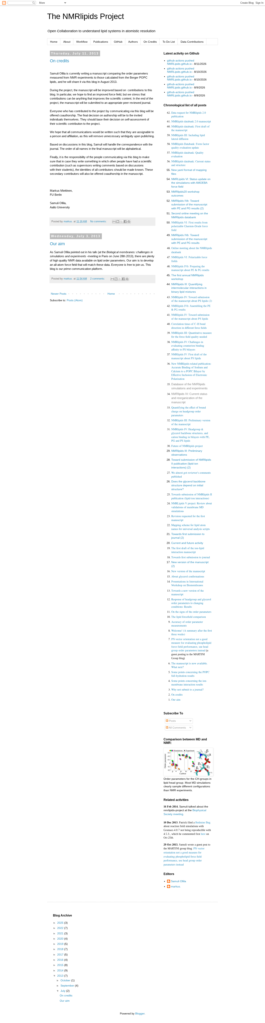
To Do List (169, 41)
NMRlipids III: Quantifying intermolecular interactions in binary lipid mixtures (189, 288)
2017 (60, 954)
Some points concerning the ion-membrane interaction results (189, 682)
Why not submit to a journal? (187, 689)
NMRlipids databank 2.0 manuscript (191, 121)
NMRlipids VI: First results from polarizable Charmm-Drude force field (189, 226)
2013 (60, 975)
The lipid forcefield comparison (188, 617)
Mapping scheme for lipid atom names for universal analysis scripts (190, 527)
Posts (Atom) (75, 300)
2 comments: (98, 278)
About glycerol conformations (187, 576)
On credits (59, 60)
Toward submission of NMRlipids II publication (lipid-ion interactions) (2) (191, 463)
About (66, 41)
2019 (60, 943)
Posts (172, 720)
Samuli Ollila (178, 881)
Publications (100, 41)
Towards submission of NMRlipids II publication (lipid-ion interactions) (191, 496)
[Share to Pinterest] (129, 221)
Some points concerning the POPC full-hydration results (190, 674)
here (203, 834)
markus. (176, 886)
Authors (133, 41)
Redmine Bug (202, 822)
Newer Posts (58, 293)
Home (53, 41)
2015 (60, 965)
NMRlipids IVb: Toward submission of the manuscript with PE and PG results (189, 239)
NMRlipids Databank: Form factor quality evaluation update (190, 145)
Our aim (57, 243)
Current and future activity (187, 542)
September (68, 985)
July (63, 990)
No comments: (98, 221)
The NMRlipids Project (85, 16)
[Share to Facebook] (125, 221)
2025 (60, 922)
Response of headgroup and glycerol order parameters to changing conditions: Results (191, 602)
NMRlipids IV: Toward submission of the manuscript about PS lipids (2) (191, 299)
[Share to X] (121, 221)
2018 (60, 949)
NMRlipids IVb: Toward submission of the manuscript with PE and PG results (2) (189, 204)
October (66, 980)
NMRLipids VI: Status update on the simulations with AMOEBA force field (190, 182)
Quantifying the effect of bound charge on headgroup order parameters (188, 411)
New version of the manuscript (188, 571)
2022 (60, 928)
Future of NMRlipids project (187, 446)
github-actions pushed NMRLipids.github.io (180, 62)
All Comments (177, 727)
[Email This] (114, 221)
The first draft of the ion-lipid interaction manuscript (187, 550)
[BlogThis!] (118, 221)
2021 (60, 933)
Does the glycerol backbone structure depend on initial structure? (188, 485)
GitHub (118, 41)
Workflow (81, 41)
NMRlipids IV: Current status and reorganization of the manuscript (189, 398)
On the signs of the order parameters (191, 612)
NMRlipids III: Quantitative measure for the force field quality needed (191, 334)
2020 (60, 938)
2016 (60, 959)
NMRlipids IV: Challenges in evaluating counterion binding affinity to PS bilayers (187, 345)
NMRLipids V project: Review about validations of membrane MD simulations (191, 507)
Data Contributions (192, 41)
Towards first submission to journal (190, 557)
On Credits (150, 41)
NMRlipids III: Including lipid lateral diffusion (188, 137)
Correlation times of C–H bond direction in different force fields (189, 326)
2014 (60, 970)
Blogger (140, 1013)
